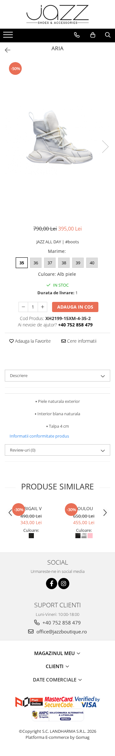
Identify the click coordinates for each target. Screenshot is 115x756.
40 (92, 263)
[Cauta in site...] (108, 35)
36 (36, 263)
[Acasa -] (57, 14)
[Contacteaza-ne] (77, 35)
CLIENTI (55, 666)
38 (64, 263)
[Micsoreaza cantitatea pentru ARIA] (23, 307)
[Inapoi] (5, 50)
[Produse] (8, 36)
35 (21, 263)
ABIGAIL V (31, 508)
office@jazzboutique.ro (61, 631)
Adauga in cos (75, 307)
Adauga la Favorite (32, 341)
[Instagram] (63, 583)
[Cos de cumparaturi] (93, 35)
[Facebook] (51, 583)
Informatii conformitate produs (39, 436)
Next (105, 146)
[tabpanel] (57, 140)
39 (78, 263)
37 (50, 263)
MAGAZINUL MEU (55, 653)
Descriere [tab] (18, 375)
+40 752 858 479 (61, 622)
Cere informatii (81, 341)
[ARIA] (57, 140)
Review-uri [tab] (22, 450)
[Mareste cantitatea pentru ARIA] (42, 307)
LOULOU (84, 508)
